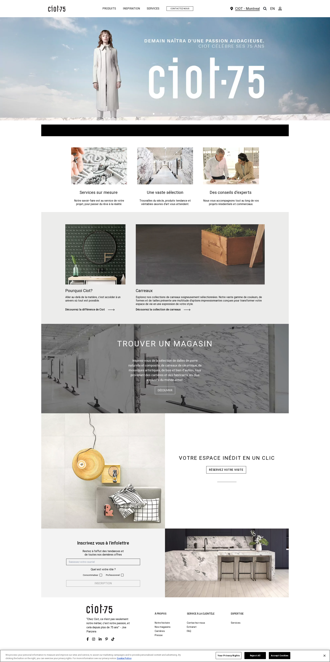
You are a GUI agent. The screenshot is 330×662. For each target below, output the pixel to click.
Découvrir (165, 390)
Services (235, 622)
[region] (165, 656)
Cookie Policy (124, 658)
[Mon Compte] (280, 8)
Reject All (255, 655)
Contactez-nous (196, 622)
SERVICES (153, 8)
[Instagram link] (93, 639)
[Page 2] (161, 114)
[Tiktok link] (112, 639)
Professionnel (113, 575)
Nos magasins (162, 627)
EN (272, 8)
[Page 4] (176, 114)
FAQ (189, 631)
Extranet (191, 627)
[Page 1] (154, 114)
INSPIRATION (131, 8)
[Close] (324, 655)
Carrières (160, 631)
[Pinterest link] (106, 639)
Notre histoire (162, 622)
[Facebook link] (87, 639)
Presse (159, 635)
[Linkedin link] (100, 639)
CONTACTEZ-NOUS (179, 8)
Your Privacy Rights (229, 655)
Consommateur (90, 575)
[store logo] (56, 8)
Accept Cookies (279, 655)
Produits (109, 8)
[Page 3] (169, 114)
